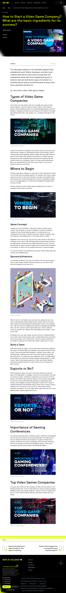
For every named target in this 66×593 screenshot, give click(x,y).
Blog (9, 7)
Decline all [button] (15, 586)
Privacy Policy (33, 583)
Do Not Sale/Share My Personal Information (33, 590)
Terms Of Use (23, 583)
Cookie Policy (42, 583)
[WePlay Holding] (6, 2)
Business (23, 2)
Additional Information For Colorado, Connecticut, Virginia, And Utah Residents (33, 588)
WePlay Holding (7, 30)
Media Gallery (37, 2)
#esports (5, 37)
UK (56, 2)
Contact (44, 2)
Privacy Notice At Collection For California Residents (33, 586)
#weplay (5, 34)
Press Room (29, 2)
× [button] (17, 566)
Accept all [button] (6, 586)
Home (4, 7)
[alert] (11, 578)
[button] (11, 590)
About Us (17, 2)
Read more (14, 575)
